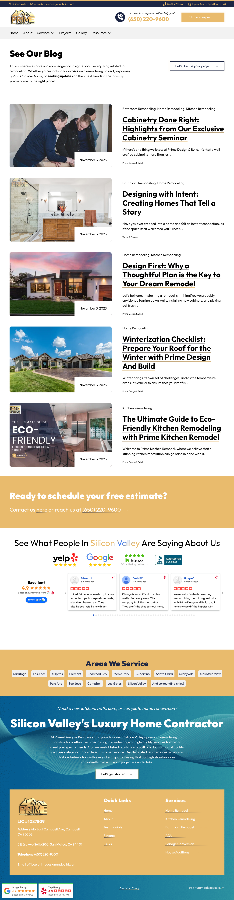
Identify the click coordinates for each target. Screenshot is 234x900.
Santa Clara (164, 674)
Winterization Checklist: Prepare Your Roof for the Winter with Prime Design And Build (166, 352)
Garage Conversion (186, 844)
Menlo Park (121, 674)
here (41, 509)
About (27, 33)
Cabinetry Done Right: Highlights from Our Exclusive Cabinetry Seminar (173, 128)
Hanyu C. (189, 578)
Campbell (94, 683)
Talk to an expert (199, 17)
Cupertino (143, 674)
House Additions (184, 852)
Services (43, 33)
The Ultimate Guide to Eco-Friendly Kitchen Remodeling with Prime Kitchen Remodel (171, 428)
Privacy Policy (129, 888)
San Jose (75, 683)
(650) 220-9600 (148, 19)
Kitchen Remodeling (187, 819)
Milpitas (57, 674)
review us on (34, 599)
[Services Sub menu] (52, 33)
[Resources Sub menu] (109, 33)
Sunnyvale (186, 674)
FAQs (108, 844)
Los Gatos (114, 683)
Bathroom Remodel (186, 827)
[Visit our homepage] (23, 17)
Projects (65, 33)
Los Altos (39, 674)
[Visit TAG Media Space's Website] (206, 888)
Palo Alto (56, 683)
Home (14, 33)
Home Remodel (183, 810)
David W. (137, 578)
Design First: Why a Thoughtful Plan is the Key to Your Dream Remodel (171, 274)
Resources (99, 33)
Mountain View (210, 674)
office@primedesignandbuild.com (51, 864)
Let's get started (113, 774)
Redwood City (97, 674)
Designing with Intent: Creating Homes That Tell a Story (169, 202)
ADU (176, 835)
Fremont (75, 674)
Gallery (81, 33)
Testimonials (113, 827)
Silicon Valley (137, 683)
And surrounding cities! (168, 683)
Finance (109, 835)
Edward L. (87, 578)
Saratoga (20, 674)
